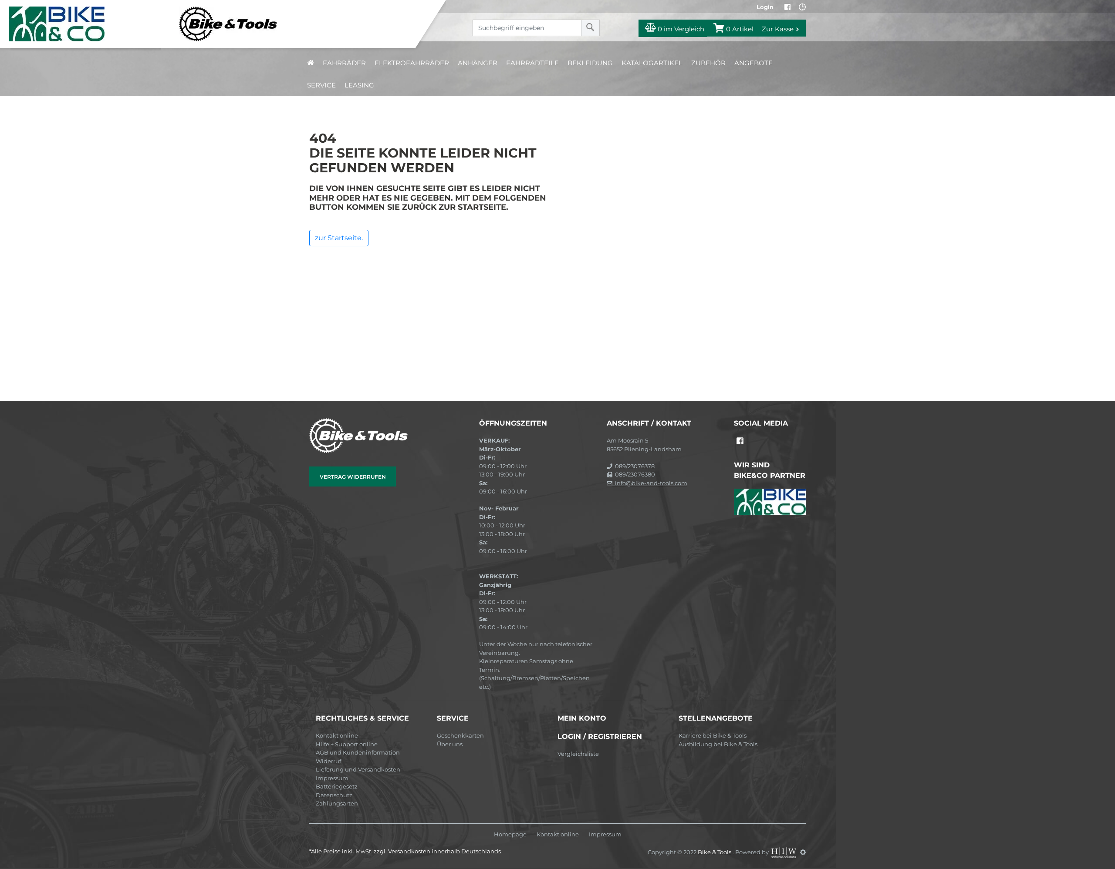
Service (321, 85)
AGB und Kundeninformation (358, 752)
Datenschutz (334, 795)
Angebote (753, 63)
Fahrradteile (532, 63)
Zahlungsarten (337, 803)
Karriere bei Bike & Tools (713, 735)
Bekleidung (590, 63)
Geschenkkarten (460, 735)
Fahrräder (344, 63)
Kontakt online (337, 735)
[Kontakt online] (802, 6)
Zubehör (708, 63)
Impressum (332, 778)
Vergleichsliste (578, 753)
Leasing (359, 85)
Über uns (450, 744)
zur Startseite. (339, 238)
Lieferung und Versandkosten (358, 769)
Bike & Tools (715, 852)
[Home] (214, 24)
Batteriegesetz (337, 786)
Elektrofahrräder (412, 63)
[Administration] (803, 852)
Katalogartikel (652, 63)
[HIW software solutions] (784, 852)
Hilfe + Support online (347, 744)
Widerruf (328, 761)
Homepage (510, 834)
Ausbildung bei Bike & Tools (718, 744)
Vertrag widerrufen (353, 476)
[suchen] (590, 28)
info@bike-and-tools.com (649, 483)
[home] (310, 63)
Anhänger (477, 63)
